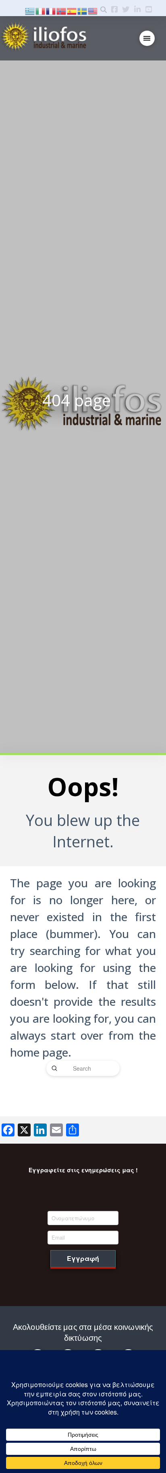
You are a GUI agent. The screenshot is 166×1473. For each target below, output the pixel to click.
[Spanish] (72, 10)
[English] (93, 10)
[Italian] (40, 10)
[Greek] (30, 10)
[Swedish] (82, 10)
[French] (51, 10)
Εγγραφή (83, 1258)
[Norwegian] (61, 10)
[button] (147, 38)
